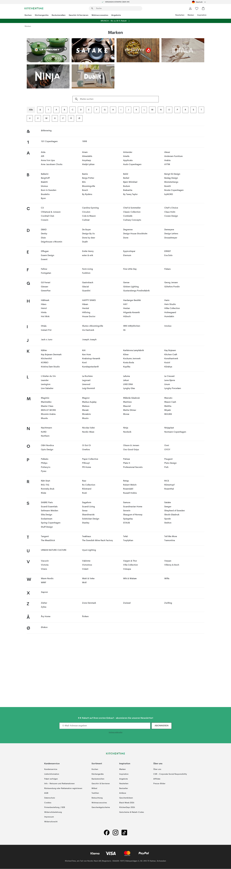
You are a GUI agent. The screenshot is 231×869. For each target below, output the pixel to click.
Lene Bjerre (169, 380)
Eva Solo (168, 255)
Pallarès (44, 459)
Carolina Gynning (90, 208)
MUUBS (168, 414)
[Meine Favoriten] (197, 8)
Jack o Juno (46, 340)
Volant (85, 569)
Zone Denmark (89, 603)
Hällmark (45, 300)
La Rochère (87, 376)
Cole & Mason (89, 216)
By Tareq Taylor (130, 194)
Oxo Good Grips (131, 450)
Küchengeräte (42, 15)
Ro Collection (88, 485)
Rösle (43, 493)
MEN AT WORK (48, 410)
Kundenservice (50, 769)
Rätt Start (45, 481)
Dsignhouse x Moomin (51, 242)
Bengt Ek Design (172, 174)
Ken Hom (86, 355)
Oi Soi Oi (86, 445)
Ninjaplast (169, 428)
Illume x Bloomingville (92, 326)
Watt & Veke (88, 579)
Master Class (47, 406)
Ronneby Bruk (47, 489)
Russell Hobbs (130, 493)
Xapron (44, 592)
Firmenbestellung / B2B (54, 807)
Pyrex (43, 471)
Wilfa (166, 579)
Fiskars (167, 269)
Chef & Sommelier (132, 208)
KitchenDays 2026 (127, 807)
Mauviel (127, 406)
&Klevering (46, 131)
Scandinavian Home (132, 507)
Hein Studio (170, 304)
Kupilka (126, 367)
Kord (84, 363)
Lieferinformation (51, 774)
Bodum (126, 186)
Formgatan (46, 273)
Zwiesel (127, 603)
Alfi (42, 156)
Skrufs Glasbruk (171, 515)
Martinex (127, 402)
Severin (126, 511)
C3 (42, 208)
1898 (84, 141)
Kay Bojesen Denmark (51, 355)
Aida (43, 152)
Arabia (167, 160)
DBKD (44, 230)
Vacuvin (45, 561)
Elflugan (45, 251)
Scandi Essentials (49, 507)
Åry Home (45, 617)
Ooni (166, 445)
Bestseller (123, 788)
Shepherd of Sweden (174, 511)
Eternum (127, 255)
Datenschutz (49, 798)
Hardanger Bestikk (132, 300)
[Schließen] (155, 99)
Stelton (167, 523)
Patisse (126, 459)
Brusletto (45, 194)
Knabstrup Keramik (91, 359)
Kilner (126, 355)
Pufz (166, 467)
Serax (84, 511)
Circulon (86, 212)
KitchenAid (46, 359)
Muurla (44, 418)
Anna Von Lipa (48, 160)
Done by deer (88, 238)
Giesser (44, 287)
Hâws (43, 304)
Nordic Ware (88, 432)
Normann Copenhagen (175, 432)
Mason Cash (170, 402)
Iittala (43, 326)
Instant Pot (46, 330)
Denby (44, 234)
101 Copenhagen (49, 141)
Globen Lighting (131, 287)
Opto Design (47, 450)
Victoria (44, 565)
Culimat (86, 220)
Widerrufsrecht (50, 822)
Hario (166, 300)
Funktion (86, 273)
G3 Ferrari (45, 283)
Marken (191, 15)
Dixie (43, 238)
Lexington (45, 384)
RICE (166, 481)
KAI (84, 350)
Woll (84, 583)
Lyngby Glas (129, 388)
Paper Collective (90, 459)
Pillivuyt (86, 463)
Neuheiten (179, 15)
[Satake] (93, 50)
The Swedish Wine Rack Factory (97, 540)
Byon (43, 198)
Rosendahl (128, 489)
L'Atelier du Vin (48, 376)
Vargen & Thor (130, 561)
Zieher (44, 603)
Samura (126, 503)
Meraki (85, 410)
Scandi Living (88, 507)
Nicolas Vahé (88, 428)
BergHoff (45, 178)
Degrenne (128, 230)
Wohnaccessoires (100, 15)
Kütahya (168, 367)
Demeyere (169, 230)
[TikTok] (124, 833)
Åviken (85, 617)
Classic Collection (131, 212)
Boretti (167, 186)
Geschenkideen (126, 798)
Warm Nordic (47, 579)
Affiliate (156, 779)
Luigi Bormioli (88, 388)
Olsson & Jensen (131, 445)
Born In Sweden (48, 190)
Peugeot (168, 459)
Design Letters (171, 234)
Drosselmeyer (170, 238)
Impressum (49, 817)
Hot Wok (45, 317)
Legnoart (86, 380)
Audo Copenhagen (132, 164)
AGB (46, 793)
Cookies (47, 803)
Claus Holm (169, 212)
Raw (84, 481)
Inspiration (201, 15)
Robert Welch (129, 485)
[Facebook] (106, 833)
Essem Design (47, 255)
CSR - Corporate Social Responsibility (170, 774)
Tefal (125, 536)
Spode (167, 519)
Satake (167, 503)
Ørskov (44, 627)
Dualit (85, 242)
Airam (85, 152)
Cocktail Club (47, 216)
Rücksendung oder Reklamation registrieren (63, 788)
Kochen (28, 15)
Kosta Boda (128, 363)
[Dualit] (93, 76)
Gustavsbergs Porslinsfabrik (136, 291)
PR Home (86, 467)
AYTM (167, 164)
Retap (126, 481)
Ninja (125, 428)
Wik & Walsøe (130, 579)
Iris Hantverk (88, 330)
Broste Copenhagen (174, 190)
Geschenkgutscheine (101, 807)
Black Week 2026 (126, 803)
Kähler (44, 350)
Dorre (125, 238)
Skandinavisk (88, 515)
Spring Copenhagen (50, 523)
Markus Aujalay (89, 402)
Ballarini (44, 174)
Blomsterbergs (171, 182)
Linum (167, 384)
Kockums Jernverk (131, 359)
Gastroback (87, 283)
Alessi (167, 152)
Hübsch (127, 317)
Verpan (167, 561)
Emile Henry (88, 251)
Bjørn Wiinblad (130, 182)
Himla (43, 312)
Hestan (126, 308)
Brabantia (127, 190)
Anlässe (122, 793)
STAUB (126, 523)
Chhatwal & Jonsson (51, 212)
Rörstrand (86, 489)
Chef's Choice (171, 208)
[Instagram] (115, 833)
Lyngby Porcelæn (172, 388)
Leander (45, 380)
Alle (31, 110)
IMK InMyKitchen (131, 326)
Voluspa (127, 569)
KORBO (44, 363)
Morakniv (86, 414)
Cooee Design (171, 216)
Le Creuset (169, 376)
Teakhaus (86, 536)
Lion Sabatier (47, 388)
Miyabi (167, 410)
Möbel (94, 788)
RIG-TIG (45, 485)
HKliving (86, 312)
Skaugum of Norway (132, 515)
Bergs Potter (88, 178)
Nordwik (127, 432)
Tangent (45, 536)
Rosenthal (169, 489)
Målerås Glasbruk (131, 398)
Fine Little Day (130, 269)
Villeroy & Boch (171, 565)
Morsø (126, 414)
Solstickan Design (90, 519)
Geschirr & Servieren (78, 15)
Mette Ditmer (129, 410)
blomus (44, 186)
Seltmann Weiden (49, 511)
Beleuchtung (97, 798)
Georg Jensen (171, 283)
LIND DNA (128, 384)
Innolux (167, 326)
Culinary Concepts (132, 220)
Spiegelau (128, 519)
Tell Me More (170, 536)
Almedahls (87, 156)
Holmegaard (170, 312)
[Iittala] (182, 50)
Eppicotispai (129, 251)
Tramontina (169, 540)
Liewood (86, 384)
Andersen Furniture (173, 156)
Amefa (126, 156)
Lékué (126, 380)
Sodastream (46, 519)
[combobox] (199, 2)
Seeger (167, 507)
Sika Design (46, 515)
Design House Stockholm (135, 234)
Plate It (126, 463)
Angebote (116, 15)
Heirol (44, 308)
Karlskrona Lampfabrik (133, 350)
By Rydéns (87, 194)
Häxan (85, 304)
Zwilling (168, 603)
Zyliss (43, 607)
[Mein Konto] (190, 8)
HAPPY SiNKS (89, 300)
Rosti (84, 493)
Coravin (44, 220)
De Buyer (86, 230)
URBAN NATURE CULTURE (53, 550)
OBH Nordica (47, 445)
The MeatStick (48, 540)
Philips (44, 463)
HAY (125, 304)
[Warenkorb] (203, 8)
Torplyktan (128, 540)
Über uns (157, 769)
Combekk (127, 216)
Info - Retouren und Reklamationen (59, 784)
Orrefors (86, 450)
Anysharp (86, 160)
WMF (43, 583)
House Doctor (88, 317)
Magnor (86, 398)
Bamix (85, 174)
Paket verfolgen (51, 779)
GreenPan (46, 291)
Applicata (127, 160)
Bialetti (44, 182)
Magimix (45, 398)
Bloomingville (88, 186)
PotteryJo (45, 467)
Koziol (167, 363)
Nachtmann (46, 428)
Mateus (85, 406)
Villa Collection (130, 565)
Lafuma (126, 376)
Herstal (85, 308)
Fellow (44, 269)
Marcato (168, 398)
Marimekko (46, 402)
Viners (44, 569)
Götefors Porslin (172, 287)
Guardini (86, 291)
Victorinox (87, 565)
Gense (126, 283)
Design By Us (88, 234)
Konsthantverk (171, 359)
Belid (125, 174)
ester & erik (87, 255)
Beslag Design (171, 178)
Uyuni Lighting (89, 550)
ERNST (167, 251)
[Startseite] (34, 8)
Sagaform (86, 503)
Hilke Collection (172, 308)
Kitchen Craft (170, 355)
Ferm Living (87, 269)
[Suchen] (92, 8)
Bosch (85, 190)
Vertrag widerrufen (115, 732)
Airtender (127, 152)
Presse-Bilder (159, 784)
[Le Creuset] (48, 50)
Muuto (85, 418)
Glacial (85, 287)
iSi (124, 330)
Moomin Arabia (48, 414)
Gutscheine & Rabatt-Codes (131, 812)
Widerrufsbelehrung (53, 812)
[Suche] (76, 99)
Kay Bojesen (170, 350)
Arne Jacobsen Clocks (51, 164)
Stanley (85, 523)
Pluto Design (170, 463)
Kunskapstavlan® (90, 367)
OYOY (167, 450)
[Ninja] (48, 76)
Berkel (126, 178)
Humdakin (169, 317)
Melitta (167, 406)
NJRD (43, 432)
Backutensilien (59, 15)
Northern (45, 436)
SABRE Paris (47, 503)
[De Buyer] (138, 50)
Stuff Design (47, 527)
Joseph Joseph (89, 340)
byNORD (168, 194)
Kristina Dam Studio (50, 367)
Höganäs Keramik (131, 312)
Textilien (95, 793)
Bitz (84, 182)
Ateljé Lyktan (88, 164)
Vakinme (86, 561)
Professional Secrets (133, 467)
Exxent (44, 259)
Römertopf (169, 485)
